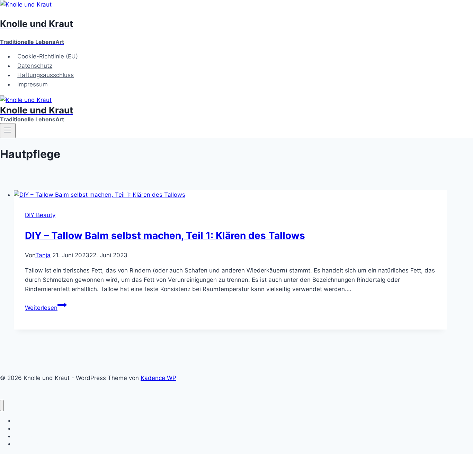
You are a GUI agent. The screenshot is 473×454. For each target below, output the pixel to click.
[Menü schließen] (2, 405)
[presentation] (230, 195)
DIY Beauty (40, 215)
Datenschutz (34, 65)
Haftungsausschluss (45, 75)
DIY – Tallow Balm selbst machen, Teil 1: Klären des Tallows (165, 235)
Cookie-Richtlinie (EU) (47, 56)
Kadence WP (158, 377)
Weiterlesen (46, 307)
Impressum (32, 84)
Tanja (43, 255)
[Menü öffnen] (8, 130)
